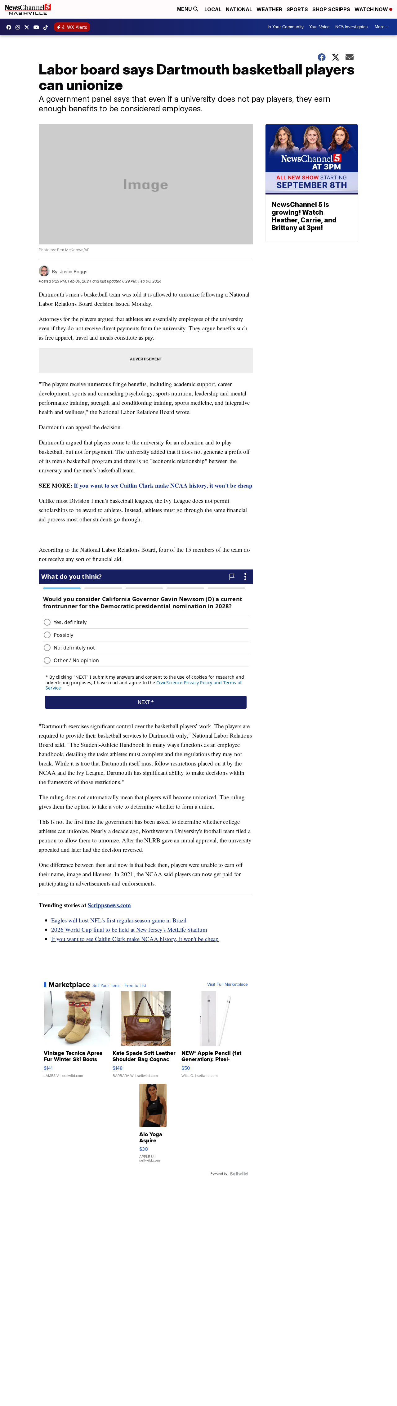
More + (381, 27)
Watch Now (372, 9)
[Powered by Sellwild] (239, 1174)
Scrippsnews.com (109, 905)
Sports (297, 9)
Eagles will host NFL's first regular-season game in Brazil (118, 920)
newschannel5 (10, 27)
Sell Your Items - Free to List (119, 986)
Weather (269, 9)
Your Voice (319, 27)
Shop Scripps (331, 9)
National (239, 9)
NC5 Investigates (351, 27)
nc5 (28, 27)
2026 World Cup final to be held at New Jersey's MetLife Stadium (129, 929)
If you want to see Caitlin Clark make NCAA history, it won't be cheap (163, 485)
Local (212, 9)
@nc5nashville (47, 27)
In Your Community (286, 27)
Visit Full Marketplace (227, 984)
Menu (185, 9)
